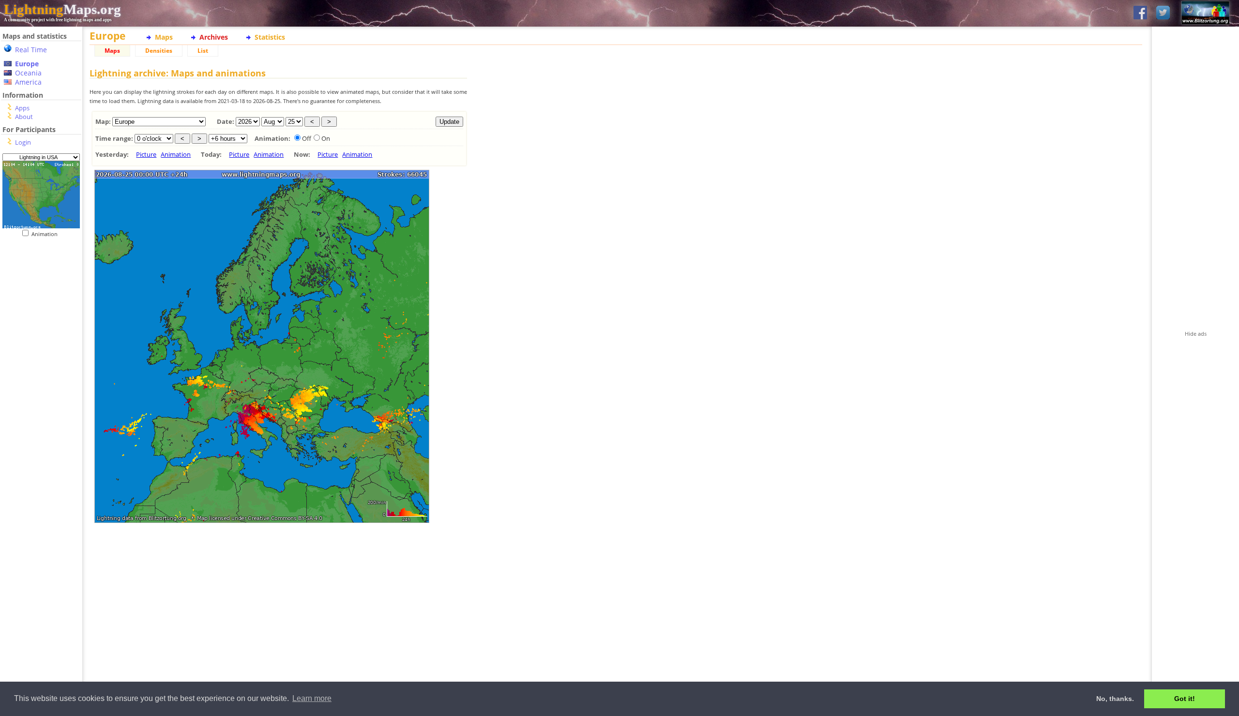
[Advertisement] (41, 436)
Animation (46, 234)
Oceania (28, 72)
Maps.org (62, 9)
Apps (22, 108)
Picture (146, 154)
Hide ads (1196, 333)
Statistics (270, 37)
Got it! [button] (1184, 698)
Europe (27, 63)
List (202, 50)
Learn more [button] (312, 698)
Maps (164, 37)
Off (306, 138)
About (24, 116)
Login (23, 142)
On (325, 138)
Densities (158, 50)
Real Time (31, 49)
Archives (213, 37)
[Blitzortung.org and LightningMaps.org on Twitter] (1163, 13)
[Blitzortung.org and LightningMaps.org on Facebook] (1140, 13)
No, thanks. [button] (1115, 698)
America (28, 82)
